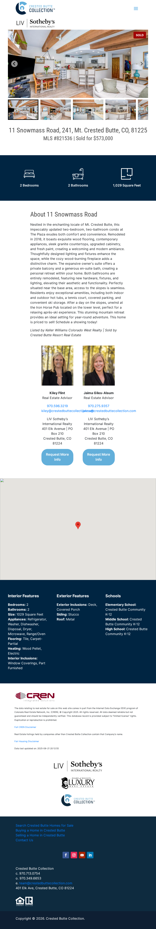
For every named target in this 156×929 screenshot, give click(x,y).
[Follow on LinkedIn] (90, 855)
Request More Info (57, 457)
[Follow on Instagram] (74, 855)
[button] (23, 110)
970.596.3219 (57, 406)
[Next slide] (141, 64)
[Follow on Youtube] (82, 855)
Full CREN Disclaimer (25, 727)
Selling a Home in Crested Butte (40, 835)
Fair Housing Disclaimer (26, 741)
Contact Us (24, 840)
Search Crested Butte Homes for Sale (44, 825)
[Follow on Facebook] (66, 855)
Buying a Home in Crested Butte (40, 830)
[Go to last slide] (14, 64)
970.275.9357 (98, 406)
